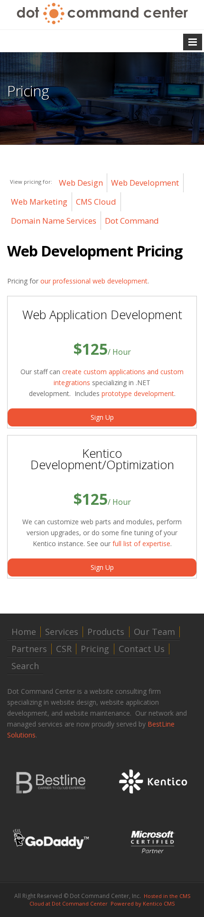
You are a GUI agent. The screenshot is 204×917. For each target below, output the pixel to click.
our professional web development (94, 280)
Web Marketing (39, 201)
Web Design (81, 182)
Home (23, 631)
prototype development (138, 393)
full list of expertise (141, 543)
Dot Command (132, 220)
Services (61, 631)
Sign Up (102, 417)
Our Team (154, 631)
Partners (29, 648)
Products (105, 631)
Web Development (145, 182)
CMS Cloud (96, 201)
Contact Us (142, 648)
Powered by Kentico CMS (143, 903)
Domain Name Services (53, 220)
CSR (64, 648)
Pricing (95, 648)
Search (25, 666)
